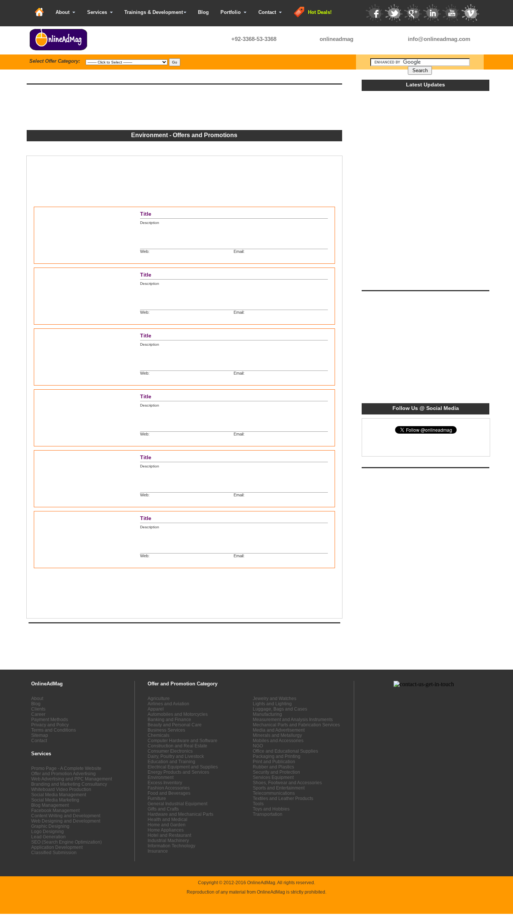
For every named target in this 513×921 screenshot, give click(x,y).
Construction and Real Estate (177, 746)
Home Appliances (166, 830)
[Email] (398, 39)
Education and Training (171, 761)
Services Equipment (273, 777)
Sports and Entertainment (279, 788)
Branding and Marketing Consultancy (69, 784)
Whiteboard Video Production (61, 789)
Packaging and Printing (276, 756)
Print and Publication (274, 761)
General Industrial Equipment (177, 803)
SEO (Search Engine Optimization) (66, 842)
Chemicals (158, 735)
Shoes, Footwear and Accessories (287, 782)
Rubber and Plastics (273, 767)
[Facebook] (374, 13)
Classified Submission (54, 852)
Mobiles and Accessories (278, 740)
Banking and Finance (169, 719)
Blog (203, 12)
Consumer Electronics (170, 751)
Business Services (166, 730)
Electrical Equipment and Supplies (183, 767)
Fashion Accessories (169, 788)
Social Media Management (58, 794)
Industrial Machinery (168, 840)
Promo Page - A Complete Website (66, 768)
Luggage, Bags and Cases (280, 709)
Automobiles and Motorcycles (178, 714)
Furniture (157, 798)
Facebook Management (55, 810)
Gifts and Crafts (163, 809)
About (62, 12)
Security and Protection (276, 772)
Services (97, 12)
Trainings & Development (153, 12)
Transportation (267, 814)
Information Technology (171, 845)
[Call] (221, 39)
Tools (258, 803)
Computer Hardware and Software (182, 740)
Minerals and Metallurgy (277, 735)
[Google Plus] (413, 13)
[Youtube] (451, 13)
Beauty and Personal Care (175, 724)
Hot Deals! (320, 12)
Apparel (156, 709)
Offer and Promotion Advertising (63, 773)
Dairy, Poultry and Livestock (176, 756)
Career (38, 714)
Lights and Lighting (272, 703)
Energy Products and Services (178, 772)
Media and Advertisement (279, 730)
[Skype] (310, 39)
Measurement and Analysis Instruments (293, 719)
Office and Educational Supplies (285, 751)
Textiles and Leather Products (283, 798)
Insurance (158, 851)
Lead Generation (48, 836)
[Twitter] (394, 13)
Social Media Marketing (55, 800)
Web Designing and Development (65, 821)
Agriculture (159, 698)
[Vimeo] (470, 13)
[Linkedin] (432, 13)
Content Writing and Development (65, 815)
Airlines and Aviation (168, 703)
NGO (258, 746)
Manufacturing (267, 714)
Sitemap (39, 735)
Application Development (57, 847)
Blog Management (50, 805)
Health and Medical (167, 819)
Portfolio (230, 12)
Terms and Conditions (53, 730)
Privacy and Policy (50, 724)
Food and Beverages (169, 793)
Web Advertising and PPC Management (71, 779)
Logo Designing (47, 831)
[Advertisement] (168, 74)
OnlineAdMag (261, 882)
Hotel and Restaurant (169, 835)
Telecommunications (274, 793)
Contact (267, 12)
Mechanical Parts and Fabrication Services (296, 724)
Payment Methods (49, 719)
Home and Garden (167, 824)
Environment (161, 777)
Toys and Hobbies (271, 809)
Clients (38, 709)
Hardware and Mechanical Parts (180, 814)
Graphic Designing (50, 826)
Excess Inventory (165, 782)
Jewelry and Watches (274, 698)
